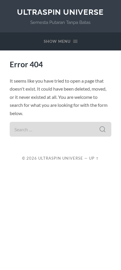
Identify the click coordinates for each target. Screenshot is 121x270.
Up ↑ (94, 158)
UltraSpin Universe (60, 12)
